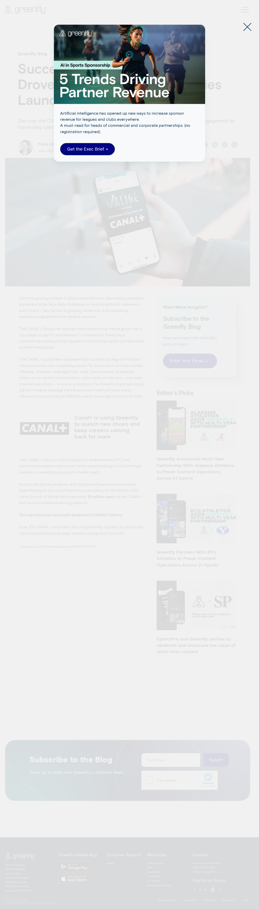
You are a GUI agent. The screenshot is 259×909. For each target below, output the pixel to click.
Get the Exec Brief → (87, 149)
